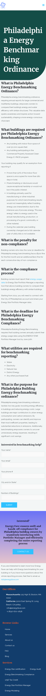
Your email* (6, 461)
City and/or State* (9, 482)
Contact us (10, 645)
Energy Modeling (12, 691)
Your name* (6, 450)
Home (7, 629)
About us (9, 640)
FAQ (6, 651)
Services (8, 635)
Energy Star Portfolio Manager (18, 685)
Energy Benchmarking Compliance (19, 674)
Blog (7, 656)
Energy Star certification (15, 669)
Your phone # (7, 471)
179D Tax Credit (11, 680)
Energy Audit (35, 669)
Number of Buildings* (10, 493)
